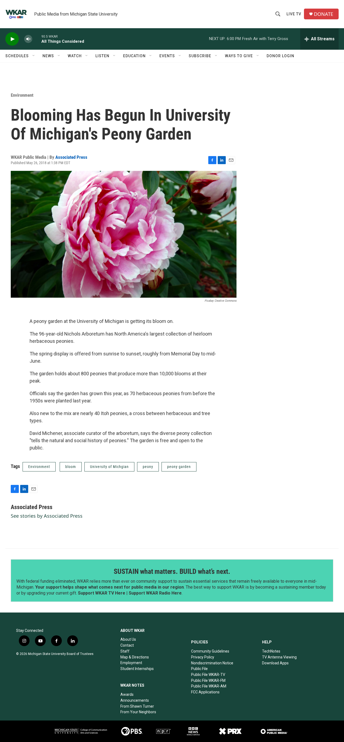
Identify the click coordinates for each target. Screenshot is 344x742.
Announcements (134, 700)
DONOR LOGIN (280, 56)
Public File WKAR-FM (208, 680)
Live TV (293, 14)
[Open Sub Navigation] (34, 56)
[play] (12, 39)
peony (148, 466)
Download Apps (275, 663)
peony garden (179, 466)
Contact (127, 645)
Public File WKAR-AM (208, 686)
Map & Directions (134, 657)
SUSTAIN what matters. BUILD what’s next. (172, 571)
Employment (131, 663)
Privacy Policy (202, 657)
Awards (127, 694)
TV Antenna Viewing (279, 657)
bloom (70, 466)
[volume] (28, 39)
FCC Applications (205, 692)
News (48, 56)
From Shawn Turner (137, 706)
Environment (22, 95)
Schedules (17, 56)
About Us (128, 639)
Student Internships (137, 669)
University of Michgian (109, 466)
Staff (125, 651)
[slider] (37, 39)
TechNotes (271, 651)
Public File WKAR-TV (208, 674)
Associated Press (71, 157)
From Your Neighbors (138, 712)
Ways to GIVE (239, 56)
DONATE (323, 14)
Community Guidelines (210, 651)
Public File (199, 669)
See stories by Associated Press (47, 516)
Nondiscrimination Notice (212, 663)
